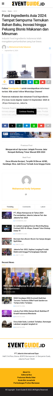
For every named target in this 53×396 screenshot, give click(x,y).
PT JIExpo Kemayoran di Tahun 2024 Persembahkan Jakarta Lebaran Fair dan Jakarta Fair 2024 (30, 215)
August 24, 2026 (20, 316)
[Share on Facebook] (11, 82)
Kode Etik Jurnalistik (26, 380)
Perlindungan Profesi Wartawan (27, 383)
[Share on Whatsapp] (24, 82)
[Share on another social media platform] (48, 82)
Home (4, 11)
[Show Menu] (3, 3)
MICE (15, 11)
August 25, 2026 (10, 292)
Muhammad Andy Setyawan (20, 47)
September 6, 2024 (11, 50)
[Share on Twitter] (18, 82)
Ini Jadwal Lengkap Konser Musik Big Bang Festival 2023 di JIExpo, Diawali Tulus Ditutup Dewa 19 (32, 228)
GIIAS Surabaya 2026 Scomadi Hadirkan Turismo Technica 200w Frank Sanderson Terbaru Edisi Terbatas (30, 300)
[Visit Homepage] (28, 4)
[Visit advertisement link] (26, 135)
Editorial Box (26, 375)
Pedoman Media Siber (26, 377)
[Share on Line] (36, 82)
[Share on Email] (42, 82)
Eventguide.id (14, 88)
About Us (26, 372)
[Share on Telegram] (30, 82)
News (10, 11)
